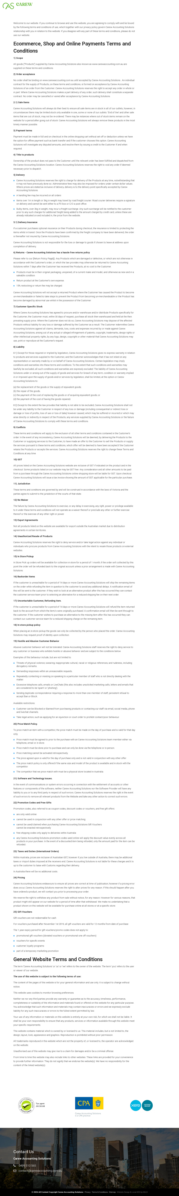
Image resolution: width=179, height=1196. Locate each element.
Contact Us (152, 4)
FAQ (139, 4)
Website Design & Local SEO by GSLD (132, 1192)
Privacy (87, 1192)
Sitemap (112, 1192)
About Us (110, 4)
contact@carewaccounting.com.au (40, 1170)
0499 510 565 (27, 1165)
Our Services (126, 4)
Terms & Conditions (100, 1192)
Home (98, 4)
